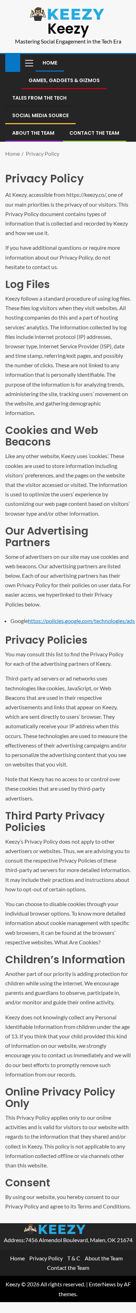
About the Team (33, 132)
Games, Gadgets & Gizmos (64, 80)
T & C (73, 1258)
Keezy (68, 29)
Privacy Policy (46, 1258)
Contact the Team (94, 132)
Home (50, 62)
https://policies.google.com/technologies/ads (81, 620)
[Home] (12, 62)
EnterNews (102, 1284)
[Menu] (29, 63)
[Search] (124, 62)
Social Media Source (40, 115)
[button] (29, 63)
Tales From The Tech (39, 97)
